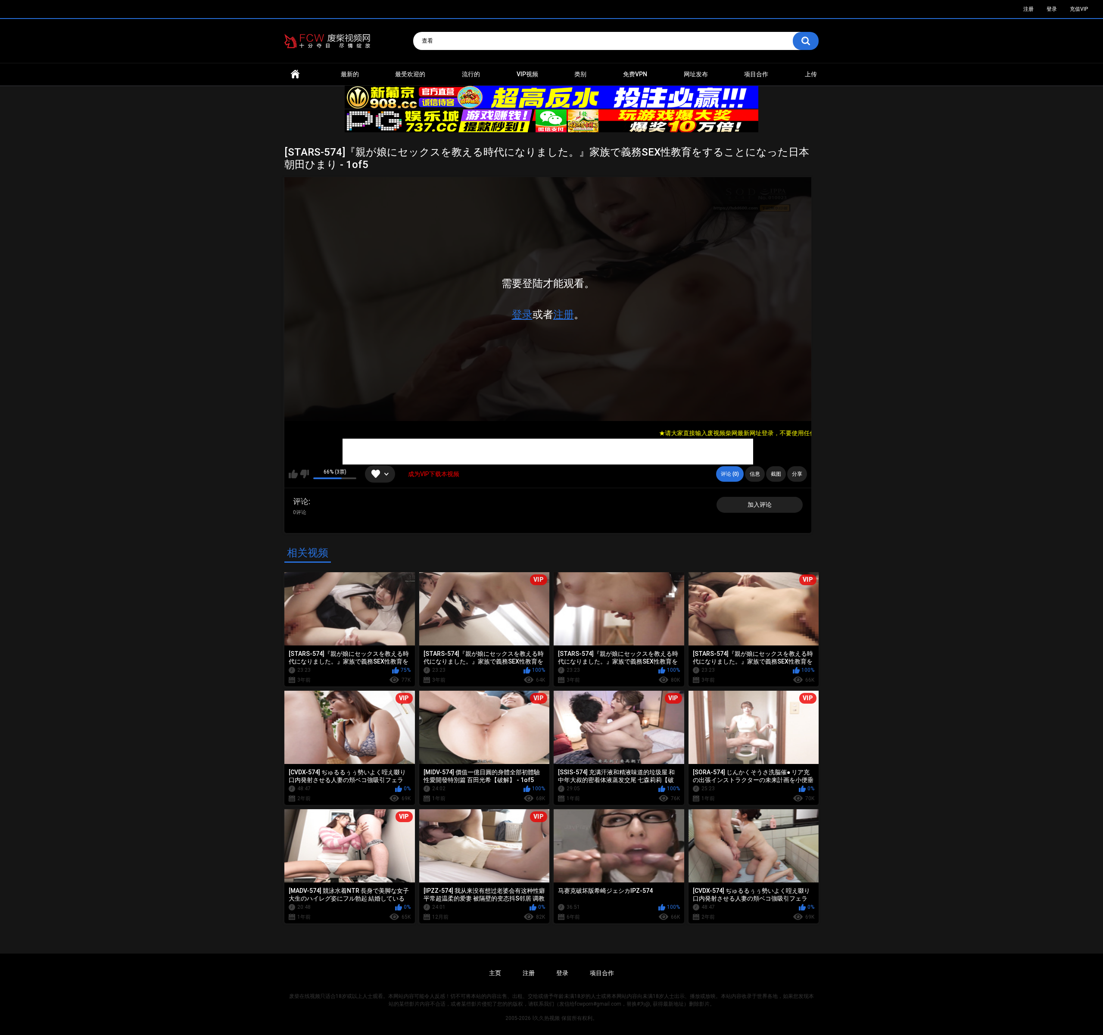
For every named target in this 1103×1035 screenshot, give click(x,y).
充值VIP (1079, 9)
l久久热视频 (546, 1018)
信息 (755, 474)
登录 (522, 315)
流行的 (471, 74)
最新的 (350, 74)
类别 (580, 74)
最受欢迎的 (410, 74)
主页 (495, 973)
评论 (300, 501)
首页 (295, 74)
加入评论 (760, 504)
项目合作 (756, 74)
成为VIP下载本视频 (433, 474)
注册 (563, 315)
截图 (776, 474)
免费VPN (635, 74)
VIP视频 (527, 74)
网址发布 (696, 74)
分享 (797, 474)
